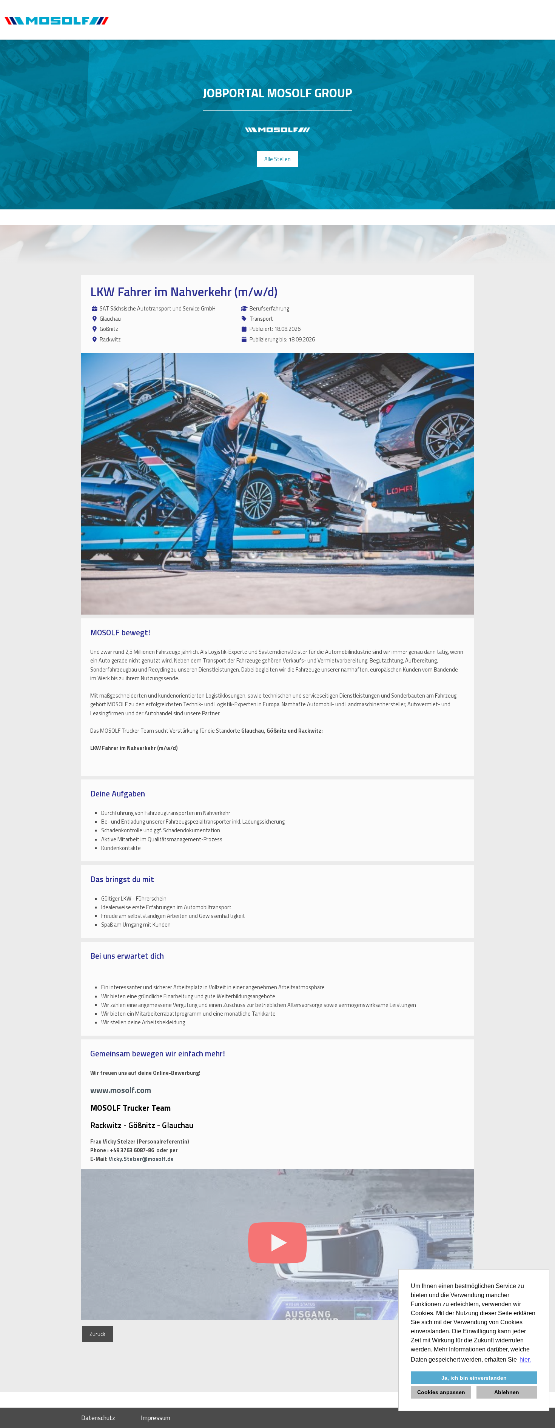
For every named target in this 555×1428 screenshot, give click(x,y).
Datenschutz (98, 1418)
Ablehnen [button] (506, 1392)
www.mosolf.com (120, 1090)
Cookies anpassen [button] (441, 1392)
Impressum (155, 1418)
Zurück (97, 1334)
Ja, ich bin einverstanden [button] (474, 1378)
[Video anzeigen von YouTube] (277, 1244)
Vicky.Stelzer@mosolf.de (141, 1159)
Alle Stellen (277, 159)
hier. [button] (525, 1359)
